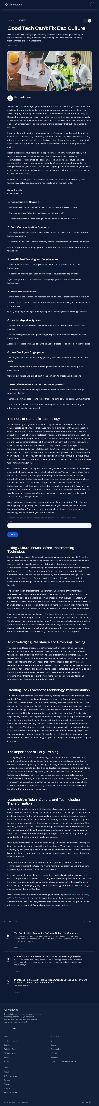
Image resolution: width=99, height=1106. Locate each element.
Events (53, 1045)
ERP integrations (10, 1053)
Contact (7, 1084)
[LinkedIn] (90, 1102)
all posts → (89, 922)
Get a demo (11, 1029)
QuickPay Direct (10, 1049)
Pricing (6, 1061)
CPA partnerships (10, 1076)
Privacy (7, 1088)
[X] (94, 1102)
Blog (52, 1041)
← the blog (12, 21)
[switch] (87, 21)
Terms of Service (10, 1092)
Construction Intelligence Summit (63, 1061)
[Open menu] (92, 4)
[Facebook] (83, 1102)
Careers (7, 1080)
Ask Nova (7, 1057)
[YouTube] (87, 1102)
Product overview (11, 1041)
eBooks (54, 1053)
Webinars (54, 1057)
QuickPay (7, 1045)
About (6, 1072)
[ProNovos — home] (13, 4)
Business (23, 21)
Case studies (56, 1049)
